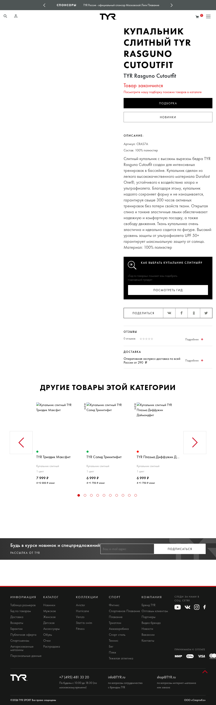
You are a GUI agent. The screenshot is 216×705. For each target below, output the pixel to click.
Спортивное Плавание (124, 611)
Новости (147, 628)
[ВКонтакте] (169, 313)
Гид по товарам (20, 611)
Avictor (80, 605)
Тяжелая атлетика (121, 658)
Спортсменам (19, 640)
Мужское (49, 611)
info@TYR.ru (116, 677)
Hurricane (82, 611)
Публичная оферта (23, 634)
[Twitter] (206, 313)
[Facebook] (181, 313)
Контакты (148, 640)
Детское (49, 623)
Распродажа (51, 646)
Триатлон (115, 623)
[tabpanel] (58, 442)
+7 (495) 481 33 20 (74, 677)
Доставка (16, 617)
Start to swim (84, 623)
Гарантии (16, 628)
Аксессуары (51, 628)
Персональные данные (26, 655)
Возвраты (16, 623)
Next (172, 5)
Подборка (168, 103)
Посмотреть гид (168, 290)
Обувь (47, 634)
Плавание (116, 617)
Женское (49, 617)
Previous (44, 5)
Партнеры (148, 617)
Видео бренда (151, 623)
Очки (47, 640)
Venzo (80, 617)
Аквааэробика (119, 628)
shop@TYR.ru (166, 677)
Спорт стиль (117, 634)
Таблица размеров (23, 605)
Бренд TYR (148, 605)
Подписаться (180, 549)
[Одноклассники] (194, 313)
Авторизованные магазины (22, 648)
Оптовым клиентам (155, 611)
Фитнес (114, 605)
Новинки (168, 117)
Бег (111, 646)
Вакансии (148, 634)
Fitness (80, 628)
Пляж (112, 652)
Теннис (113, 640)
